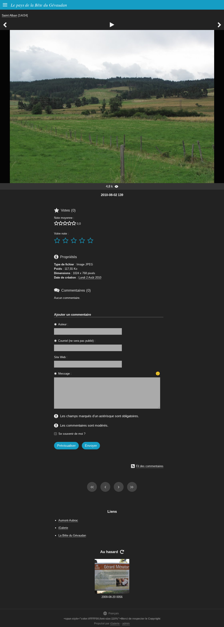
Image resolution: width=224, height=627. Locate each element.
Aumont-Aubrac (68, 520)
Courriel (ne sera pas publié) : (76, 340)
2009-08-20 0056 (112, 597)
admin (126, 623)
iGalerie (63, 527)
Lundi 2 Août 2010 (90, 277)
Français (111, 613)
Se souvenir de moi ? (71, 433)
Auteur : (63, 324)
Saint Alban (9, 15)
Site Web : (60, 357)
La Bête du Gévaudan (72, 535)
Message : (65, 373)
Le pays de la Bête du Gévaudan (39, 5)
